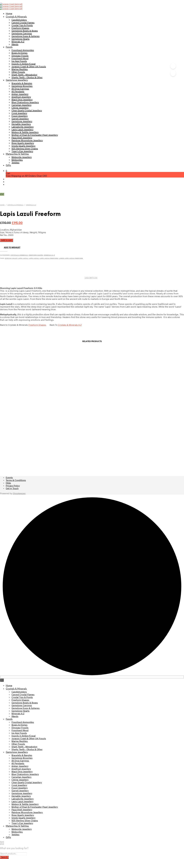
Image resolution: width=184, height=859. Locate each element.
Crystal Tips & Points (22, 25)
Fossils (9, 47)
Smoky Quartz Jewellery (23, 145)
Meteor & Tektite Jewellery (25, 132)
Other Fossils (18, 71)
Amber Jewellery (20, 94)
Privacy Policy (13, 485)
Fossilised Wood (20, 58)
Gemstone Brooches (22, 85)
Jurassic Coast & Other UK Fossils (29, 66)
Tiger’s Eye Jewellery (22, 151)
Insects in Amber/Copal (24, 63)
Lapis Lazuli (34, 258)
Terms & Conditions (16, 480)
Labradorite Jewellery (22, 126)
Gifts (8, 165)
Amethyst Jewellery (21, 96)
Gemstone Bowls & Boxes (25, 30)
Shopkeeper (19, 493)
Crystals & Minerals (16, 17)
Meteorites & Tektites (17, 154)
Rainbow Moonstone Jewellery (27, 140)
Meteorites (17, 159)
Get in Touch (12, 488)
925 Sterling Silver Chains (25, 148)
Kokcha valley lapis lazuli (16, 258)
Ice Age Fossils (19, 61)
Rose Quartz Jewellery (23, 143)
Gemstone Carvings (22, 33)
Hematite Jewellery (21, 124)
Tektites (15, 162)
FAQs (8, 482)
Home (9, 13)
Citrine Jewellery (20, 107)
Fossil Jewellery (20, 115)
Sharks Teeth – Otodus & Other (27, 77)
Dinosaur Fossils (20, 55)
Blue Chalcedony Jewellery (25, 102)
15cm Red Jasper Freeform (95, 367)
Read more (27, 439)
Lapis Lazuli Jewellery (22, 129)
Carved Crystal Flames (23, 22)
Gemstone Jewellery (17, 80)
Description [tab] (91, 278)
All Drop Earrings (20, 88)
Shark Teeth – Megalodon (24, 74)
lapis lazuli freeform (49, 258)
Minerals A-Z (18, 41)
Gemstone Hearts (20, 38)
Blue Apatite (94, 431)
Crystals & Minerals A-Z (70, 324)
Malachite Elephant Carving (95, 399)
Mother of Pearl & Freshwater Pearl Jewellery (35, 134)
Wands (15, 44)
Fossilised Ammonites (23, 50)
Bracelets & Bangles (22, 83)
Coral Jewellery (19, 113)
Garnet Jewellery (20, 118)
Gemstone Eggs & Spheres (26, 36)
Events (9, 477)
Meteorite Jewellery (22, 157)
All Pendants (18, 91)
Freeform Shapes (20, 27)
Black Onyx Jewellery (22, 99)
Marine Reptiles (20, 69)
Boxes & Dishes (19, 52)
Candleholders (19, 19)
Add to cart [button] (27, 375)
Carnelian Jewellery (21, 105)
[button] (6, 170)
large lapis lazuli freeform (71, 258)
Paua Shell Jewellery (22, 137)
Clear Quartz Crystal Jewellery (27, 110)
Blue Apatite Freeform (95, 462)
